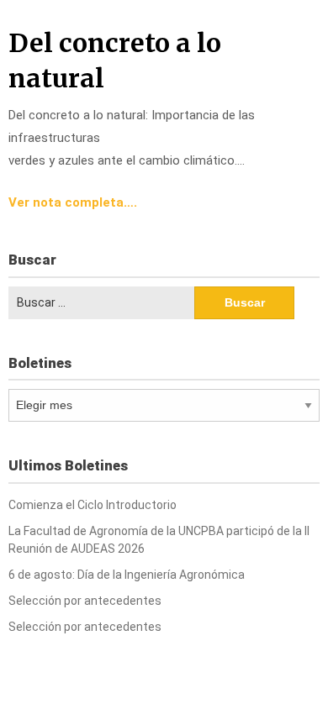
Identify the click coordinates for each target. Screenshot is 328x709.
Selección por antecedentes (84, 600)
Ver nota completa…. (72, 202)
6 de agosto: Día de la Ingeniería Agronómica (126, 574)
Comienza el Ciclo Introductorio (92, 505)
